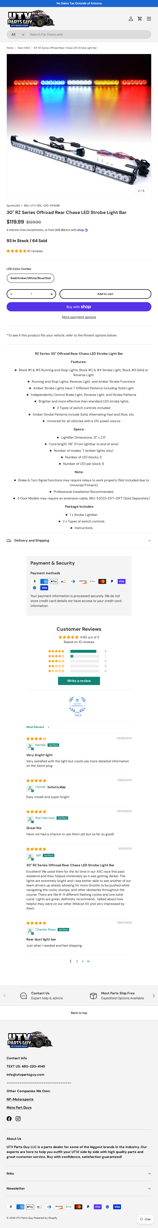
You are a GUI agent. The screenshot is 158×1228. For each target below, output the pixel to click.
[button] (139, 18)
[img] (36, 739)
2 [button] (77, 961)
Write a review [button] (79, 681)
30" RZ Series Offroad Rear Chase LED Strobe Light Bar (65, 48)
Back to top (79, 1013)
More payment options (79, 317)
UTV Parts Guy (24, 1218)
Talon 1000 (23, 48)
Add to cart (105, 294)
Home (10, 48)
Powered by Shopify (45, 1218)
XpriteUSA (13, 205)
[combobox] (79, 34)
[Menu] (148, 18)
